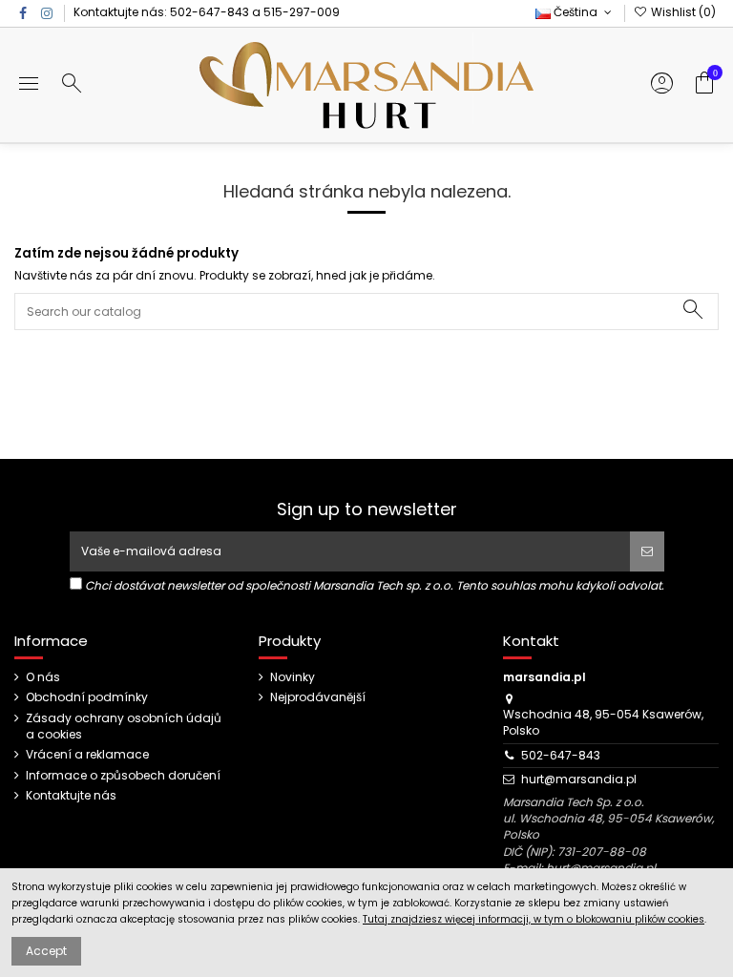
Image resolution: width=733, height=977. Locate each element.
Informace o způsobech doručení (123, 775)
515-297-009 (301, 12)
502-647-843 (209, 12)
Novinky (292, 677)
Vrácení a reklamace (87, 754)
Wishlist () (682, 12)
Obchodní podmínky (87, 697)
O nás (43, 677)
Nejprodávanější (318, 697)
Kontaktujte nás (71, 795)
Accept (46, 951)
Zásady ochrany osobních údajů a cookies (123, 726)
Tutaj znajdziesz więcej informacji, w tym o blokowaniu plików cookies (533, 919)
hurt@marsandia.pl (579, 779)
